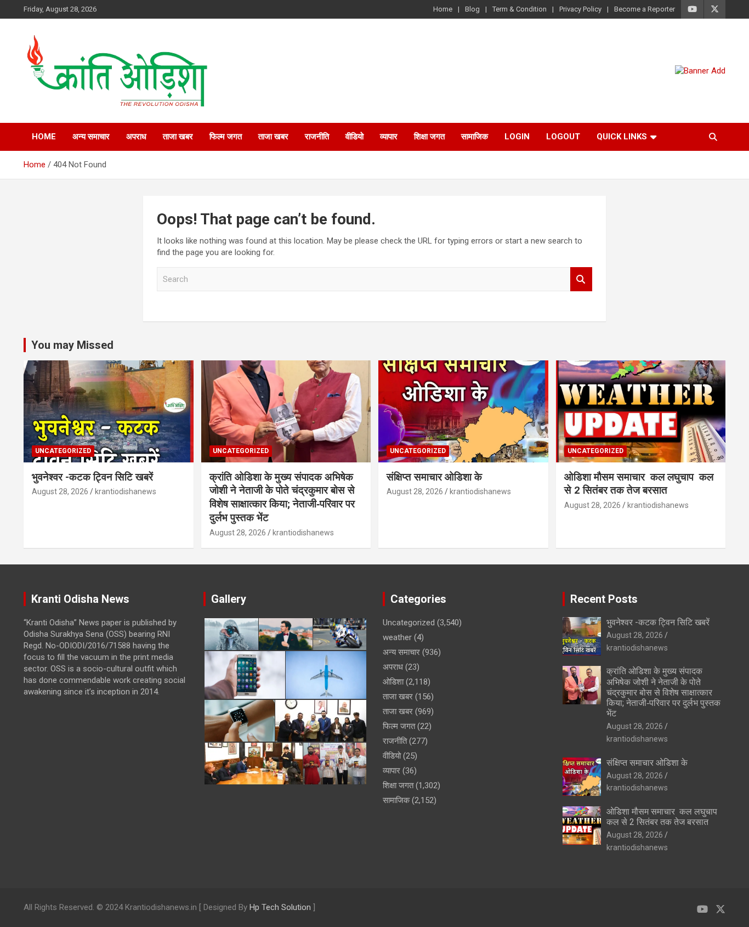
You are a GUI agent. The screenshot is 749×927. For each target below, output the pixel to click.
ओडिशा (393, 682)
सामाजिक (474, 137)
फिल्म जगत (225, 137)
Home (442, 9)
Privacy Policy (580, 9)
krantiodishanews (125, 491)
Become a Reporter (644, 9)
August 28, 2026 (60, 491)
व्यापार (389, 137)
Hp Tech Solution (280, 907)
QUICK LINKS (622, 137)
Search (581, 279)
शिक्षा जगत (429, 137)
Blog (472, 9)
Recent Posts (604, 599)
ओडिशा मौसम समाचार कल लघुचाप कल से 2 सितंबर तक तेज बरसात (638, 484)
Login (517, 137)
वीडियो (354, 137)
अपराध (136, 137)
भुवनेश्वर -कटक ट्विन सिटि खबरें (94, 477)
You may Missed (72, 345)
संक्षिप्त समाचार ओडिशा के (436, 477)
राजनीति (317, 137)
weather (397, 637)
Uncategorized (63, 451)
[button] (230, 634)
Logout (563, 137)
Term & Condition (519, 9)
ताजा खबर (178, 137)
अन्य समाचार (91, 137)
